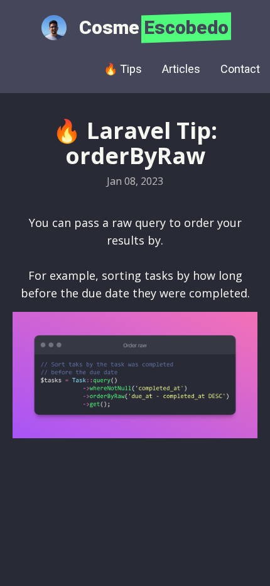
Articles (181, 68)
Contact (240, 68)
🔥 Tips (123, 68)
